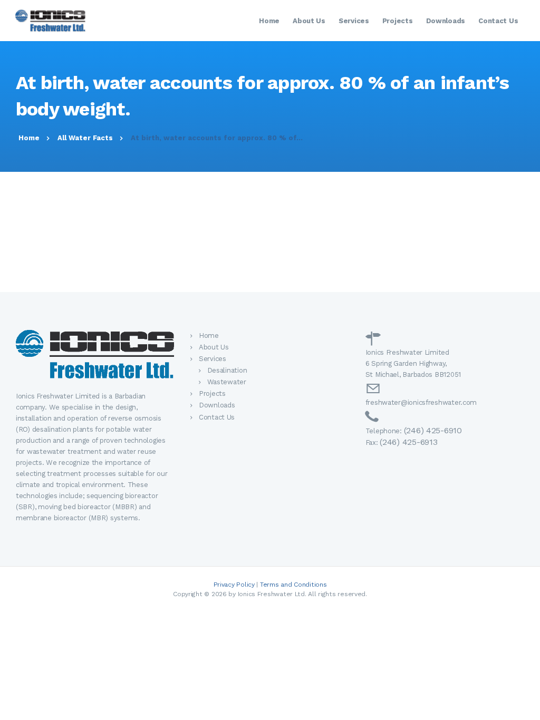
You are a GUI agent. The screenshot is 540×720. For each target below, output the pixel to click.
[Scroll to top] (526, 706)
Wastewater (226, 382)
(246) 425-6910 (433, 430)
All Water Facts (85, 138)
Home (29, 138)
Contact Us (217, 417)
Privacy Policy (234, 584)
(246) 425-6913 (408, 442)
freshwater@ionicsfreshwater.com (421, 402)
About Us (214, 347)
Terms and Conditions (293, 584)
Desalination (227, 370)
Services (212, 359)
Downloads (217, 405)
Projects (212, 393)
